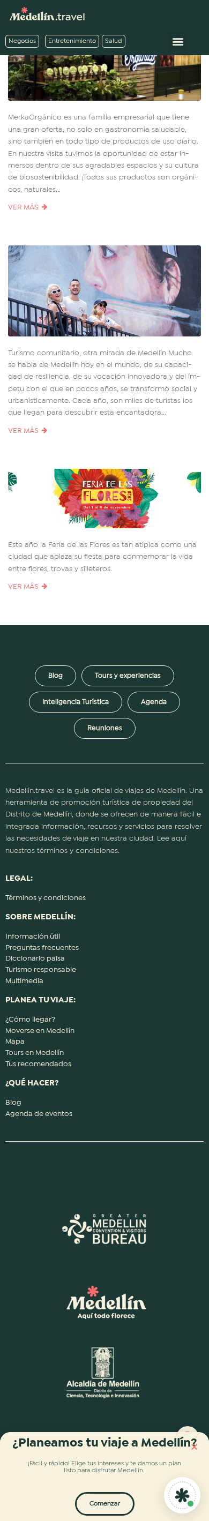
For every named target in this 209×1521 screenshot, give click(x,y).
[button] (194, 1447)
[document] (104, 760)
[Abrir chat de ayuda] (182, 1495)
